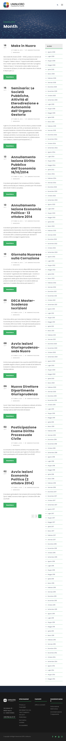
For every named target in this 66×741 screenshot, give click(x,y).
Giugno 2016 (51, 570)
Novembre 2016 (52, 548)
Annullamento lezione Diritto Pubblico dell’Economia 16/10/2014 (23, 164)
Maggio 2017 (51, 522)
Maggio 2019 (51, 418)
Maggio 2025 (51, 113)
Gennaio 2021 (52, 339)
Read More (10, 77)
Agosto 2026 (51, 52)
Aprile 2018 (51, 474)
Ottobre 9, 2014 (16, 312)
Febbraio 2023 (52, 230)
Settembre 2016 (52, 557)
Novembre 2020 (52, 348)
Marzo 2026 (51, 74)
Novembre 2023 (52, 191)
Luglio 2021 (51, 313)
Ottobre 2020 (52, 352)
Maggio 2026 (51, 65)
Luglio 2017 (51, 513)
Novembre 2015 (52, 600)
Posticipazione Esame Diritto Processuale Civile (23, 433)
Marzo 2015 (51, 635)
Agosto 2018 (51, 457)
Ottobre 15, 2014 (17, 119)
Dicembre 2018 (52, 439)
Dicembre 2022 (52, 239)
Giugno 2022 (51, 265)
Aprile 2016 (51, 579)
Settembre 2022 (52, 252)
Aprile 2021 (51, 326)
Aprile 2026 (51, 69)
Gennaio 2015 (52, 644)
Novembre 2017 (52, 496)
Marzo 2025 (51, 122)
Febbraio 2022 (52, 283)
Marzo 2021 (51, 331)
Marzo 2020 (51, 383)
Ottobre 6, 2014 (16, 398)
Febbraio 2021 (52, 335)
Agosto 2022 (51, 257)
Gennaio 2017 (52, 539)
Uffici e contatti (40, 705)
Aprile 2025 (51, 117)
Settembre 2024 (53, 148)
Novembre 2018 (52, 444)
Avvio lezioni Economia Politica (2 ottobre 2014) (22, 477)
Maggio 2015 (51, 627)
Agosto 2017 (51, 509)
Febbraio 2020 (52, 387)
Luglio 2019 (51, 409)
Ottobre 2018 (51, 448)
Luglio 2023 (51, 209)
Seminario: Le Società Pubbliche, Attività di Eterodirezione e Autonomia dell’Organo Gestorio (25, 101)
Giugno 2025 (51, 109)
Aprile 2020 (51, 378)
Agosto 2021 (51, 309)
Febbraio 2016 (52, 587)
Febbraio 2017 (52, 535)
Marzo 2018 (51, 479)
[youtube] (58, 737)
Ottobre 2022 (52, 248)
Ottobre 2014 (52, 657)
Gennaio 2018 (52, 487)
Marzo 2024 (51, 174)
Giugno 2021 (51, 317)
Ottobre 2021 (51, 300)
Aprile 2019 (51, 422)
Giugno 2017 (51, 518)
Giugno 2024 (51, 161)
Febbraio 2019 (52, 431)
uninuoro (16, 52)
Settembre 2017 (52, 505)
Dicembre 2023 (52, 187)
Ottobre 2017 (51, 500)
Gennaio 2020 (52, 391)
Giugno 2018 (51, 465)
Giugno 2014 (51, 674)
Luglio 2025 (51, 104)
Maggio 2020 (51, 374)
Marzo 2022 (51, 278)
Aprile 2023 (51, 222)
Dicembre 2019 (52, 396)
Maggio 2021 (51, 322)
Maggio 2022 (51, 270)
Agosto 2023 (51, 204)
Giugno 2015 (51, 622)
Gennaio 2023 (52, 235)
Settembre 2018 (52, 452)
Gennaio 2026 (52, 82)
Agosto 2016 (51, 561)
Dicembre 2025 (52, 87)
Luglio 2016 (51, 566)
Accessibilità (23, 725)
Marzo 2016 (51, 583)
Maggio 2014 (51, 679)
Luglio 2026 (51, 56)
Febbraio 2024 (52, 178)
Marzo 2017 (51, 531)
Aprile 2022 (51, 274)
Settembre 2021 (52, 304)
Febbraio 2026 (52, 78)
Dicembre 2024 (52, 135)
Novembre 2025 (52, 91)
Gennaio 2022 (52, 287)
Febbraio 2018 (52, 483)
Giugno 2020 (51, 370)
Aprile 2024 (51, 169)
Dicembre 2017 (52, 492)
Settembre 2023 (52, 200)
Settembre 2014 (52, 661)
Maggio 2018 (51, 470)
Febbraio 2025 (52, 126)
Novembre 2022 (52, 243)
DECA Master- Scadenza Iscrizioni (23, 304)
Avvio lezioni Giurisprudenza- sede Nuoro (25, 347)
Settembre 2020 (52, 357)
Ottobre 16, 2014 (17, 50)
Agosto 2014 (51, 666)
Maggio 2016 (51, 574)
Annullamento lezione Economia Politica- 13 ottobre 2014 (26, 211)
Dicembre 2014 (52, 648)
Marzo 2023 (51, 226)
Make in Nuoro (23, 46)
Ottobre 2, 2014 (16, 443)
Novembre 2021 (52, 296)
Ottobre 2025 (52, 95)
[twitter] (55, 737)
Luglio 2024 (51, 156)
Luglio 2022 (51, 261)
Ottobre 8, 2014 (16, 355)
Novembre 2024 (52, 139)
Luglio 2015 (51, 618)
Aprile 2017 (51, 526)
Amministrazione (34, 50)
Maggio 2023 (51, 217)
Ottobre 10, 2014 (17, 262)
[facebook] (52, 737)
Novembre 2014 (52, 653)
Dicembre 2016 (52, 544)
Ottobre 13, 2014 (17, 176)
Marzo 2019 (51, 426)
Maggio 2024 (51, 165)
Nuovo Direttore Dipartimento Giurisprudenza (24, 390)
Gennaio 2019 (52, 435)
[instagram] (62, 737)
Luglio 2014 (51, 670)
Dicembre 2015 (52, 596)
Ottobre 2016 (51, 553)
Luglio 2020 (51, 365)
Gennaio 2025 (52, 130)
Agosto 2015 (51, 613)
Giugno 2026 (51, 61)
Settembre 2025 (52, 100)
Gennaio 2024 (52, 183)
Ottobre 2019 (51, 405)
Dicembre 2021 (52, 291)
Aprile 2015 (51, 631)
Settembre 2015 (52, 609)
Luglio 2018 (51, 461)
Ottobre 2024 (52, 143)
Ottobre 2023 (52, 196)
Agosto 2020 (51, 361)
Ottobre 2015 (51, 605)
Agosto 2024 (51, 152)
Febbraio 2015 (52, 640)
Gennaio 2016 (52, 592)
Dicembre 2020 (52, 344)
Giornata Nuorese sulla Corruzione (26, 256)
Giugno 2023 (51, 213)
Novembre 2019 (52, 400)
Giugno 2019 (51, 413)
